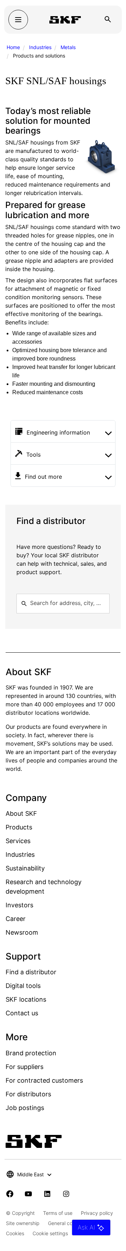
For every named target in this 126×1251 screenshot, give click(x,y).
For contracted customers (44, 1080)
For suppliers (24, 1066)
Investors (19, 905)
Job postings (25, 1107)
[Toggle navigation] (18, 20)
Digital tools (23, 985)
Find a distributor (31, 972)
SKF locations (26, 999)
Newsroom (22, 932)
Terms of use (57, 1213)
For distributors (28, 1094)
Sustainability (25, 868)
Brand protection (31, 1053)
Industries (40, 47)
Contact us (22, 1013)
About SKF (21, 813)
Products (19, 827)
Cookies (15, 1233)
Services (18, 841)
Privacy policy (97, 1213)
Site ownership (23, 1223)
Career (16, 918)
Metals (68, 47)
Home (13, 47)
